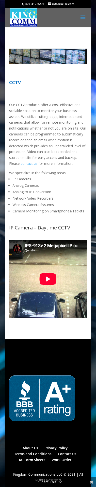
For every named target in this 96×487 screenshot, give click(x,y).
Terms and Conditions (32, 453)
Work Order (61, 459)
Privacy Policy (56, 448)
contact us (29, 163)
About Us (30, 448)
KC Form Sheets (32, 459)
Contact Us (67, 453)
